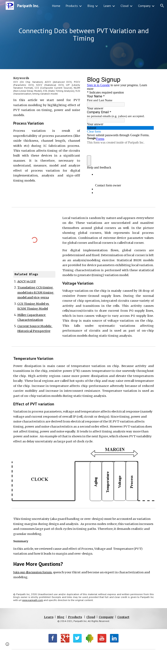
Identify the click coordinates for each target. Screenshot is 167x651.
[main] (83, 34)
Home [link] (56, 6)
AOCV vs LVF (26, 281)
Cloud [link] (125, 6)
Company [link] (144, 6)
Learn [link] (107, 6)
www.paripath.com (32, 600)
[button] (162, 6)
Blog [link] (90, 6)
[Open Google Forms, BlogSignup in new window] (147, 79)
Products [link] (72, 6)
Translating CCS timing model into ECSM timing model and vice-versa (35, 292)
